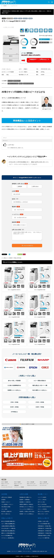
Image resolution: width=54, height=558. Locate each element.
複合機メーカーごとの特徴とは (26, 513)
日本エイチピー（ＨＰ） (43, 513)
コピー (15, 18)
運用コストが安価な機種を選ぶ (8, 533)
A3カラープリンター (18, 483)
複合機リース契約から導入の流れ (27, 511)
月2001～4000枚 (14, 407)
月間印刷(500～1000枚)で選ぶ (44, 526)
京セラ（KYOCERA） (42, 504)
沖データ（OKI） (41, 502)
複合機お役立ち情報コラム (25, 497)
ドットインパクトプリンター (6, 487)
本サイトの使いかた (5, 513)
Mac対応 (30, 18)
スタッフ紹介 (4, 509)
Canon (4, 18)
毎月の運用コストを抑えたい (39, 390)
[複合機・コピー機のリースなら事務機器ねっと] (8, 2)
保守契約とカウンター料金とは (26, 506)
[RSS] (30, 548)
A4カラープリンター (5, 483)
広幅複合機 (16, 485)
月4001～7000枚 (40, 407)
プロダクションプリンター (32, 485)
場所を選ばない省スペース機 (39, 385)
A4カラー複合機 (10, 18)
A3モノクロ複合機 (43, 482)
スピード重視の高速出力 (40, 380)
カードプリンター (43, 485)
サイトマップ (14, 551)
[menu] (52, 2)
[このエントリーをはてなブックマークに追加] (9, 254)
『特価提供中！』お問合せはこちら (38, 60)
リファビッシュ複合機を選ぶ (7, 538)
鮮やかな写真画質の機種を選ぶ (8, 521)
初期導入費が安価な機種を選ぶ (8, 530)
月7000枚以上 (14, 412)
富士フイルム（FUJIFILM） (44, 511)
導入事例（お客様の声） (6, 511)
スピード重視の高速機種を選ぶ (8, 523)
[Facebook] (25, 548)
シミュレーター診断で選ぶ (44, 538)
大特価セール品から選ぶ (43, 521)
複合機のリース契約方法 (25, 502)
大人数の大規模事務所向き (14, 385)
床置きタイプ (6, 258)
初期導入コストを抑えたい (14, 390)
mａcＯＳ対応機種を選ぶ (7, 535)
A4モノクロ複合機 (30, 482)
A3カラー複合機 (17, 482)
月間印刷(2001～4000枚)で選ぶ (45, 530)
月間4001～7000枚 (12, 258)
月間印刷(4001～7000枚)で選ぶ (45, 533)
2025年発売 (19, 258)
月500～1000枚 (14, 402)
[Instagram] (28, 548)
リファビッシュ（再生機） (19, 487)
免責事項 (20, 551)
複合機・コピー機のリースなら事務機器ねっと (23, 556)
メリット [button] (5, 137)
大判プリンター (4, 485)
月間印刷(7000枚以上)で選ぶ (44, 535)
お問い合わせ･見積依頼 (6, 497)
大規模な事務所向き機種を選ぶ (8, 526)
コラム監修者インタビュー (7, 504)
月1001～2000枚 (40, 402)
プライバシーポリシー (27, 551)
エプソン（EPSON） (42, 499)
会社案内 (3, 499)
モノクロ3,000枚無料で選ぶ (44, 523)
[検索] (49, 2)
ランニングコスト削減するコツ (26, 509)
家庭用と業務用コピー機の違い (26, 504)
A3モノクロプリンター (44, 483)
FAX (20, 18)
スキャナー (25, 18)
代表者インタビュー (5, 502)
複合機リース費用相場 (24, 499)
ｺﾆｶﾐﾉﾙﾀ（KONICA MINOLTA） (45, 506)
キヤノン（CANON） (42, 509)
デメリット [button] (5, 140)
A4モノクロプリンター (31, 483)
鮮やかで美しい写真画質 (14, 380)
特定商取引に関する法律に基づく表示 (40, 551)
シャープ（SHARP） (42, 497)
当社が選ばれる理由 (5, 506)
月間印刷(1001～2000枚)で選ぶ (45, 528)
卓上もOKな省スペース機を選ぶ (8, 528)
